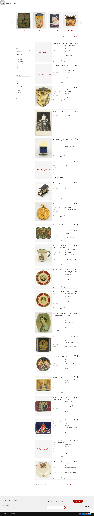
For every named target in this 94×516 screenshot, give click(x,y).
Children (19, 90)
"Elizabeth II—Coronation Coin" (61, 203)
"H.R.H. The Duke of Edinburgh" (61, 269)
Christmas (19, 92)
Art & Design (19, 86)
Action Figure (19, 59)
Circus (18, 94)
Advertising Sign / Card (22, 61)
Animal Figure (20, 63)
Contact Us (25, 505)
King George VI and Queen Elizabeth (60, 66)
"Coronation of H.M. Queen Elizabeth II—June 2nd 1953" (61, 246)
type (17, 48)
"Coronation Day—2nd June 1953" (62, 111)
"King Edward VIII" (58, 377)
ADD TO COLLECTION (59, 60)
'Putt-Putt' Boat (20, 57)
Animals (18, 83)
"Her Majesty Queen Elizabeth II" (62, 291)
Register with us (25, 507)
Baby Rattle (19, 70)
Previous (13, 22)
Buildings (19, 88)
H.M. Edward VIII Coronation (61, 462)
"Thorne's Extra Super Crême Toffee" (62, 43)
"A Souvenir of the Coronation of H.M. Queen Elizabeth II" (62, 441)
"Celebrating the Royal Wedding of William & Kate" (62, 140)
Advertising (19, 81)
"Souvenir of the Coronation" (60, 225)
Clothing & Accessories (21, 96)
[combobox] (58, 37)
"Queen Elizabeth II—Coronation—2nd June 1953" (62, 420)
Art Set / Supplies (20, 65)
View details (23, 21)
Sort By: (64, 36)
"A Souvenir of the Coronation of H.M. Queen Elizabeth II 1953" (62, 314)
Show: (54, 36)
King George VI (57, 87)
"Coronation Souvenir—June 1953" (62, 337)
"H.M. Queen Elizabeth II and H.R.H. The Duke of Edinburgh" (61, 398)
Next (81, 22)
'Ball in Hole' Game (21, 54)
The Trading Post (38, 505)
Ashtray (18, 67)
